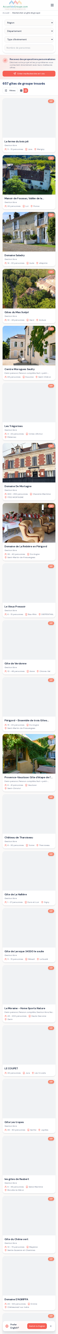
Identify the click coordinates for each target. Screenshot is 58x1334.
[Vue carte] (26, 90)
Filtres (12, 90)
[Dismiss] (51, 1326)
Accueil (6, 13)
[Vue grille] (21, 90)
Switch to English (37, 1326)
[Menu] (52, 5)
